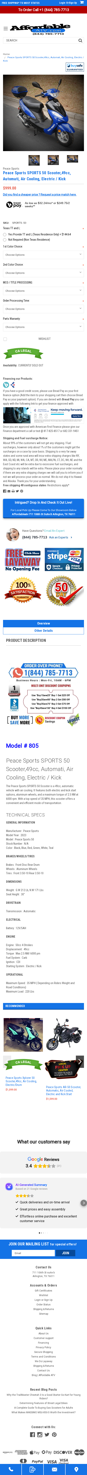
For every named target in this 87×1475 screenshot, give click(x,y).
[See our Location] (76, 1469)
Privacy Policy (43, 1347)
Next (80, 113)
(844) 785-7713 (34, 537)
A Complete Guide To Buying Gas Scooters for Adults (43, 1407)
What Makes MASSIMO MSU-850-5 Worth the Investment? (43, 1412)
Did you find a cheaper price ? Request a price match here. (39, 194)
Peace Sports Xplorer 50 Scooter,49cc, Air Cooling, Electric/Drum (21, 1081)
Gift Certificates (43, 1290)
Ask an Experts (59, 537)
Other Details (43, 631)
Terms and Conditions (43, 1356)
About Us (43, 1333)
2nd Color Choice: (43, 265)
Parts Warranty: (43, 319)
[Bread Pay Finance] (6, 384)
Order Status (43, 1304)
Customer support (44, 1338)
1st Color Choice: (43, 247)
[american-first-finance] (13, 384)
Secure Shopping (43, 1352)
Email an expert (54, 530)
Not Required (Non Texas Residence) (29, 239)
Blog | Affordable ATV (43, 1375)
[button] (75, 67)
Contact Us (43, 1370)
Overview (43, 623)
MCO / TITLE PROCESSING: (43, 283)
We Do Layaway (43, 1361)
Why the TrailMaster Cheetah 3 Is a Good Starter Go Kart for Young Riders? (44, 1397)
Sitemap (43, 1313)
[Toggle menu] (5, 31)
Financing (43, 1342)
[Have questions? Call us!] (10, 1469)
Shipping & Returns (43, 1309)
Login (62, 2)
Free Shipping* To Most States (20, 3)
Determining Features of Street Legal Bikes (44, 1403)
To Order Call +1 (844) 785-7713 (43, 10)
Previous (7, 113)
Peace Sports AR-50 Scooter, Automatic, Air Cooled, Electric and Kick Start (63, 1090)
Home (6, 54)
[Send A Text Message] (32, 1469)
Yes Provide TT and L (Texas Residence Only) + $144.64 (39, 234)
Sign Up (73, 2)
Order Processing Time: (43, 301)
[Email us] (54, 1469)
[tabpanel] (23, 1063)
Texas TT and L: (43, 229)
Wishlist (43, 1295)
